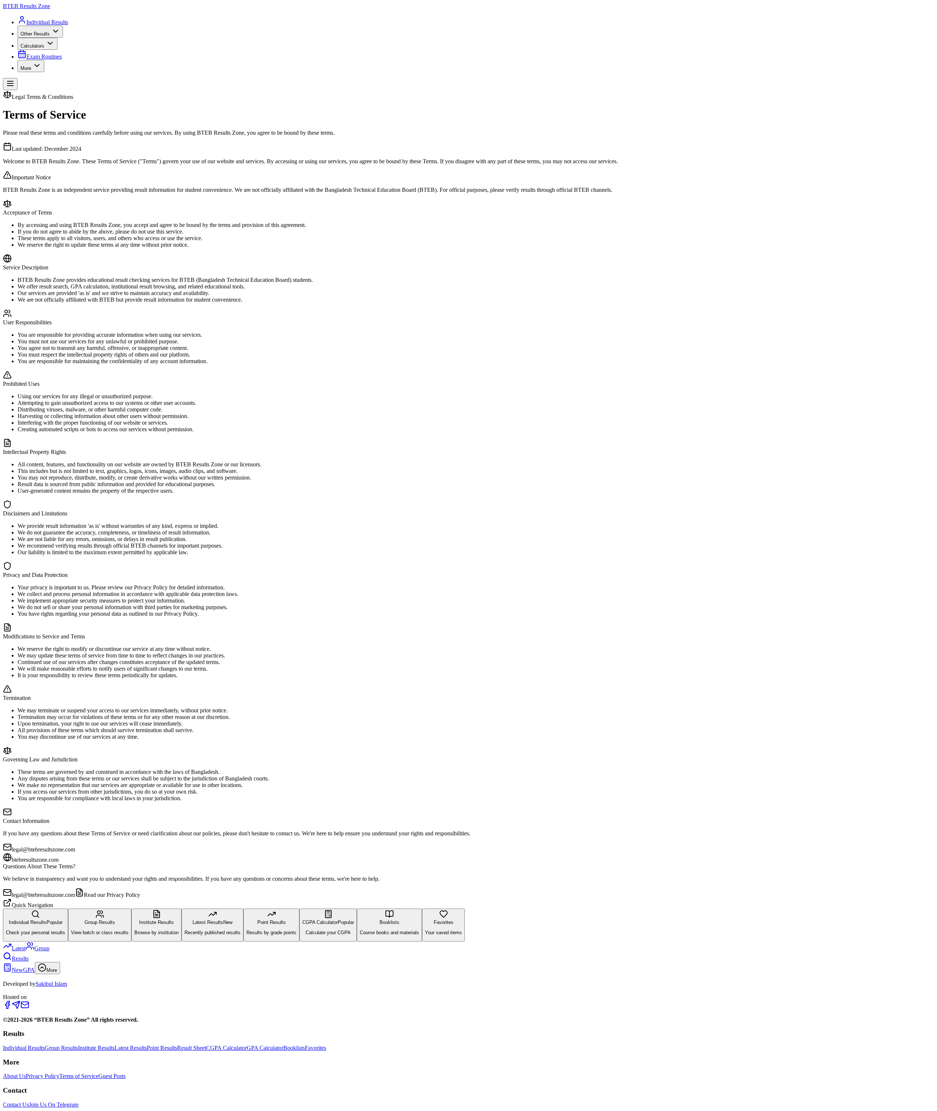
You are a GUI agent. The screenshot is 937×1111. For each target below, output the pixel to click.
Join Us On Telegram (53, 1104)
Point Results (162, 1048)
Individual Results (24, 1048)
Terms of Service (78, 1076)
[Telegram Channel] (16, 1007)
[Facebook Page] (7, 1007)
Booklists (294, 1048)
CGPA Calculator (226, 1048)
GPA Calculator (265, 1048)
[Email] (24, 1007)
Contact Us (16, 1104)
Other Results (35, 34)
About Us (14, 1076)
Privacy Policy (42, 1076)
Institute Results (96, 1048)
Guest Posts (112, 1076)
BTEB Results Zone (26, 6)
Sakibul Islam (51, 984)
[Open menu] (10, 84)
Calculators (32, 46)
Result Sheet (191, 1048)
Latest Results (131, 1048)
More (25, 68)
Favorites (315, 1048)
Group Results (61, 1048)
